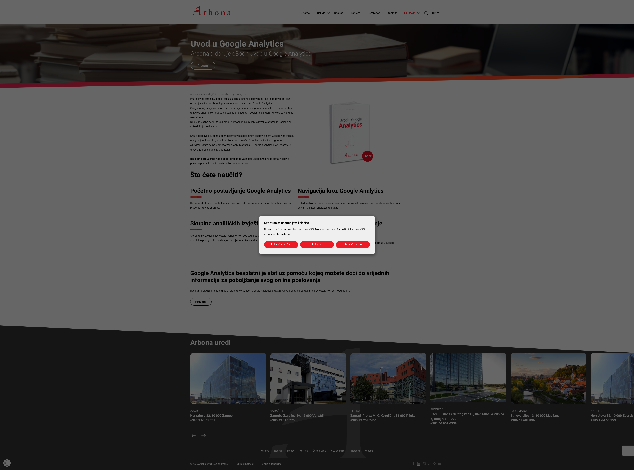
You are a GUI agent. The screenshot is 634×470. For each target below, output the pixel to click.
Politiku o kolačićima (356, 229)
